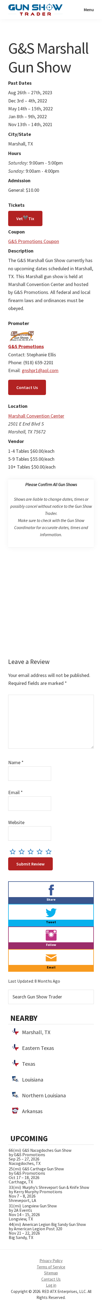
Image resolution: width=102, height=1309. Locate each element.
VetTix (25, 218)
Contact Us (27, 387)
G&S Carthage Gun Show (43, 1168)
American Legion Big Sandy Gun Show (54, 1224)
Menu (89, 9)
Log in (51, 1285)
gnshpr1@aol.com (40, 370)
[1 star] (14, 851)
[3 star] (31, 851)
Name (16, 762)
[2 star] (22, 851)
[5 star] (49, 851)
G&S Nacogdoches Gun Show (47, 1150)
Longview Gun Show (39, 1205)
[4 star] (40, 851)
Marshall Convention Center (36, 416)
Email (15, 792)
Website (16, 822)
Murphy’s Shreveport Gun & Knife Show (55, 1187)
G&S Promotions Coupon (33, 241)
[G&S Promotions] (21, 333)
